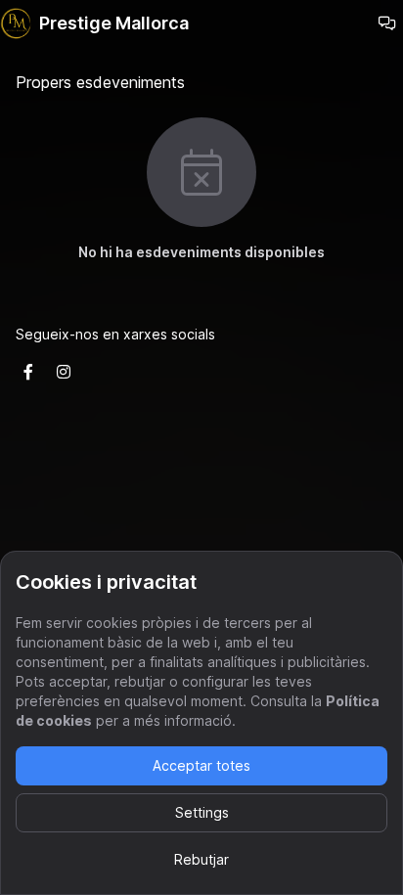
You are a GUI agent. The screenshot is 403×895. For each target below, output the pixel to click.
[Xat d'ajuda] (387, 23)
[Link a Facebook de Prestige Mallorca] (28, 371)
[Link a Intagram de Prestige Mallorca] (63, 371)
